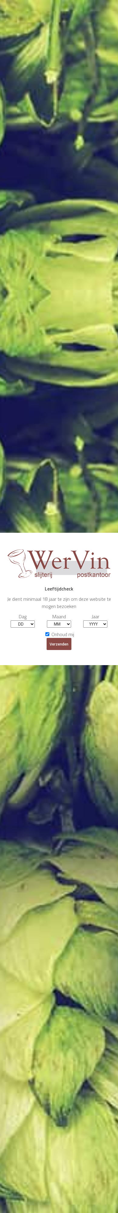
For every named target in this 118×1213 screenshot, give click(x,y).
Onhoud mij (62, 634)
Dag (23, 616)
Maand (59, 616)
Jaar (95, 616)
